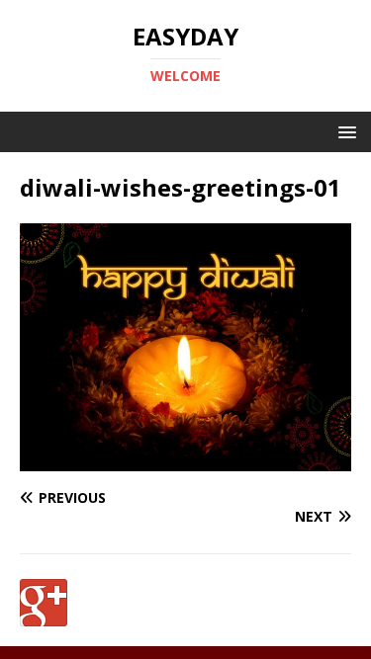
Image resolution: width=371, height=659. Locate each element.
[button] (344, 131)
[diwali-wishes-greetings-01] (185, 459)
